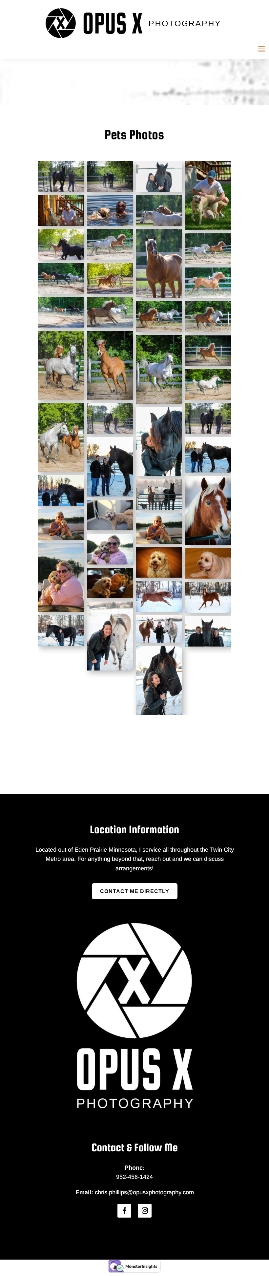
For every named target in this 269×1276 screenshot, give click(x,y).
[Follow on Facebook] (124, 1211)
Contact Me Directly (134, 891)
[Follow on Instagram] (145, 1211)
